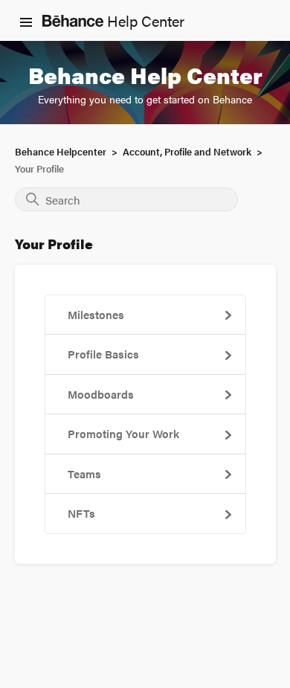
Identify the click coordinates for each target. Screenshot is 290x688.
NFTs (81, 513)
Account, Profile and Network (187, 151)
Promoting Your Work (123, 433)
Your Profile (39, 168)
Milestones (96, 314)
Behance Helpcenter (60, 151)
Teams (84, 473)
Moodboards (101, 394)
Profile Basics (103, 353)
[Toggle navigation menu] (26, 20)
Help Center (143, 20)
